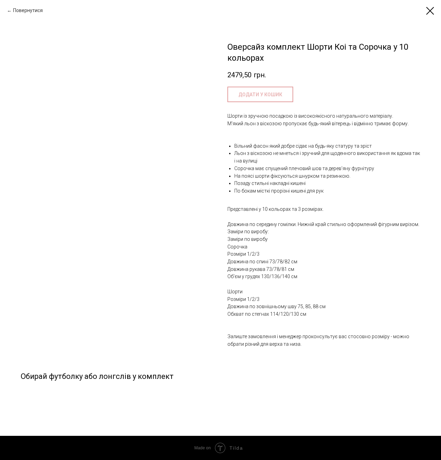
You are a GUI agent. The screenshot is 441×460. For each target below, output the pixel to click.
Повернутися (28, 10)
